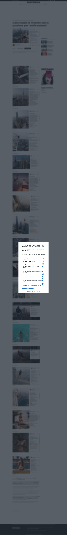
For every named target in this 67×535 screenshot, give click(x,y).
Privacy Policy (38, 291)
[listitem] (33, 270)
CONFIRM (27, 288)
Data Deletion (29, 291)
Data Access (33, 291)
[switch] (43, 258)
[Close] (47, 243)
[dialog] (33, 267)
